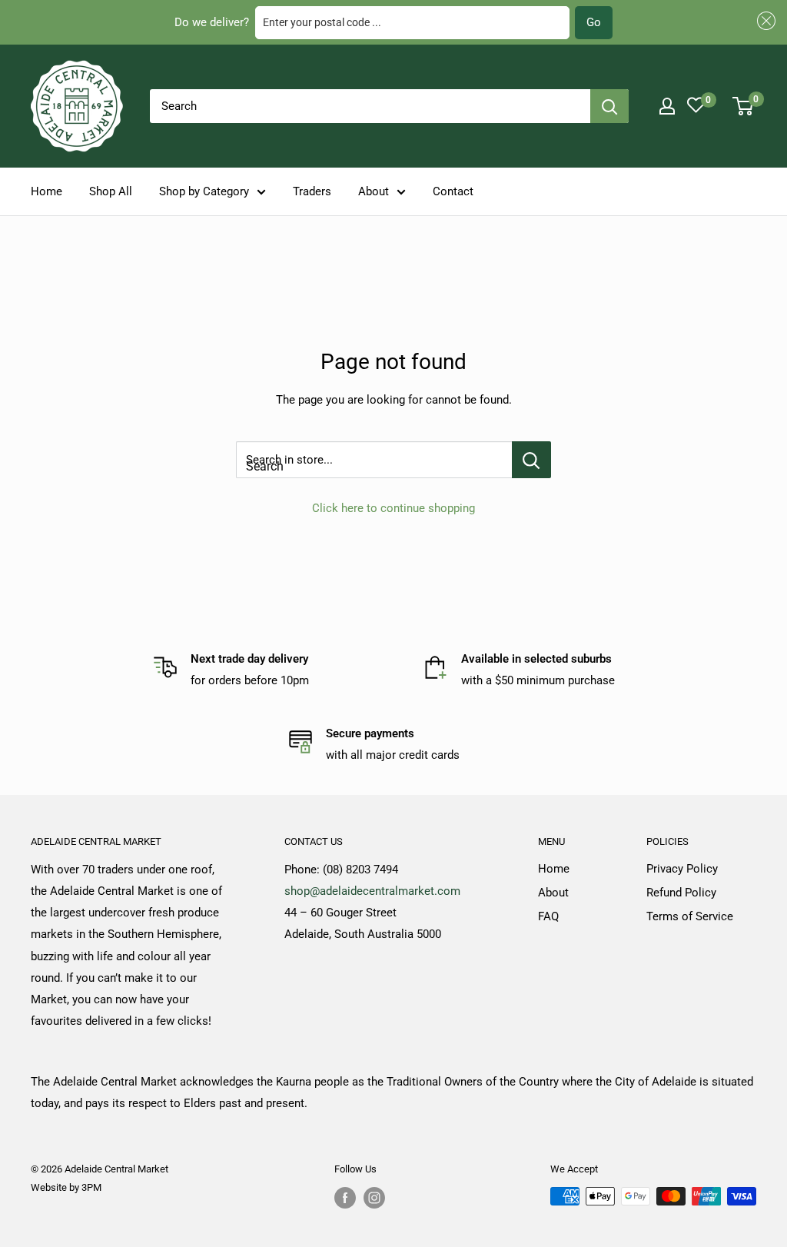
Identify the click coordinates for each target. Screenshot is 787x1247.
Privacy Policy (682, 869)
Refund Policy (681, 893)
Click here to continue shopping (393, 508)
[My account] (667, 106)
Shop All (110, 191)
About (373, 191)
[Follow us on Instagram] (374, 1198)
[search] (370, 106)
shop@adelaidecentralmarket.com (372, 891)
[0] (743, 106)
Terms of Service (689, 916)
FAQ (548, 916)
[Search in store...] (531, 459)
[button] (764, 21)
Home (46, 191)
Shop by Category (204, 191)
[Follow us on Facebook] (345, 1198)
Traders (312, 191)
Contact (453, 191)
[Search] (609, 106)
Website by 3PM (66, 1187)
